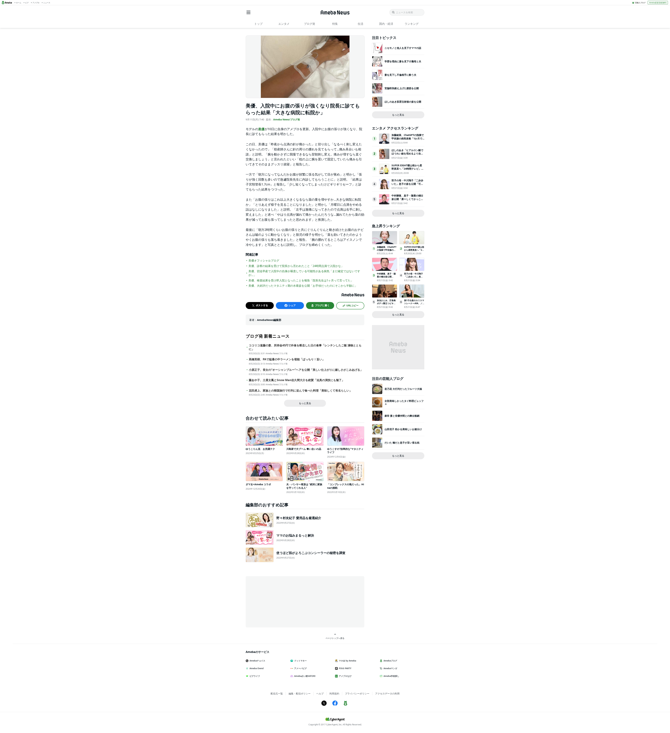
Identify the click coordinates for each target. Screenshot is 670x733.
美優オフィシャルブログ (263, 260)
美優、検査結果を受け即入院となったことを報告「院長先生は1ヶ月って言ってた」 (300, 280)
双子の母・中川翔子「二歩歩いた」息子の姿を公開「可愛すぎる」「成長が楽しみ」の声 (407, 185)
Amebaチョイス (257, 660)
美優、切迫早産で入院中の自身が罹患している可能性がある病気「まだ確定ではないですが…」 (304, 273)
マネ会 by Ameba (347, 660)
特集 (335, 24)
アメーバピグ (300, 668)
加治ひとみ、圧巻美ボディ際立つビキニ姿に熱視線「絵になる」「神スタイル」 (386, 305)
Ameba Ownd (257, 668)
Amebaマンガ (390, 668)
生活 (360, 24)
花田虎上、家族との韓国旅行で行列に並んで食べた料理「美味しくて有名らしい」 (300, 390)
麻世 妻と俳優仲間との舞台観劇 (402, 415)
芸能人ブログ (640, 2)
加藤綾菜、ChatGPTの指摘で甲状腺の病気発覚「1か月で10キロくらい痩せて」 (408, 138)
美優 (261, 129)
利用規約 (334, 693)
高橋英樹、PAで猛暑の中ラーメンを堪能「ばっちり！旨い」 (287, 359)
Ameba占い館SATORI (304, 676)
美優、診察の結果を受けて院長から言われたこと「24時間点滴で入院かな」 (296, 266)
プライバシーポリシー (357, 693)
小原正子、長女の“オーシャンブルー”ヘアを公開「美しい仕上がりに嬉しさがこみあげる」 (306, 370)
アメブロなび (345, 676)
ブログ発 (309, 24)
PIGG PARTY (345, 668)
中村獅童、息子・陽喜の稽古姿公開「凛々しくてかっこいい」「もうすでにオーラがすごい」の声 (407, 200)
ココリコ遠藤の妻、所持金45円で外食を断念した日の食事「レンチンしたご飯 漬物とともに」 (305, 347)
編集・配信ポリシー (300, 693)
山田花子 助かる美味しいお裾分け (403, 429)
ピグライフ (255, 676)
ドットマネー (300, 660)
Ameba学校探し (391, 676)
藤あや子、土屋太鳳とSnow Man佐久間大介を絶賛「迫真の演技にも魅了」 (296, 380)
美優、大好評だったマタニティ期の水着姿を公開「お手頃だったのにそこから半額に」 (302, 286)
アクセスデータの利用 (387, 693)
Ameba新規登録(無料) (658, 2)
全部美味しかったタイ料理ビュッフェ (404, 402)
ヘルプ (320, 693)
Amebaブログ (390, 660)
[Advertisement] (277, 601)
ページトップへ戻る (335, 638)
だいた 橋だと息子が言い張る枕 (402, 442)
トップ (258, 24)
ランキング (412, 24)
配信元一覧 (277, 693)
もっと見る (305, 403)
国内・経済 (386, 24)
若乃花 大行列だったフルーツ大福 (403, 388)
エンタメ (283, 24)
